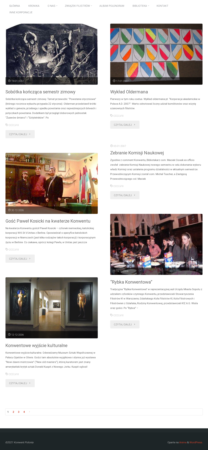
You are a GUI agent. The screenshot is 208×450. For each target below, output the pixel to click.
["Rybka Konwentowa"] (156, 244)
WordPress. (196, 442)
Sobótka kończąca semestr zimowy (40, 91)
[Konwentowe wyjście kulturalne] (51, 307)
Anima (183, 442)
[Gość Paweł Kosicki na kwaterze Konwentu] (51, 183)
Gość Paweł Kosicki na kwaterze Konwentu (47, 221)
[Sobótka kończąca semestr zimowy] (51, 54)
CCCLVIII (14, 125)
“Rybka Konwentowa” (131, 282)
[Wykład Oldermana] (156, 54)
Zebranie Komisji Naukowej (137, 152)
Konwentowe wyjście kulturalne (36, 345)
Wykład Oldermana (129, 91)
